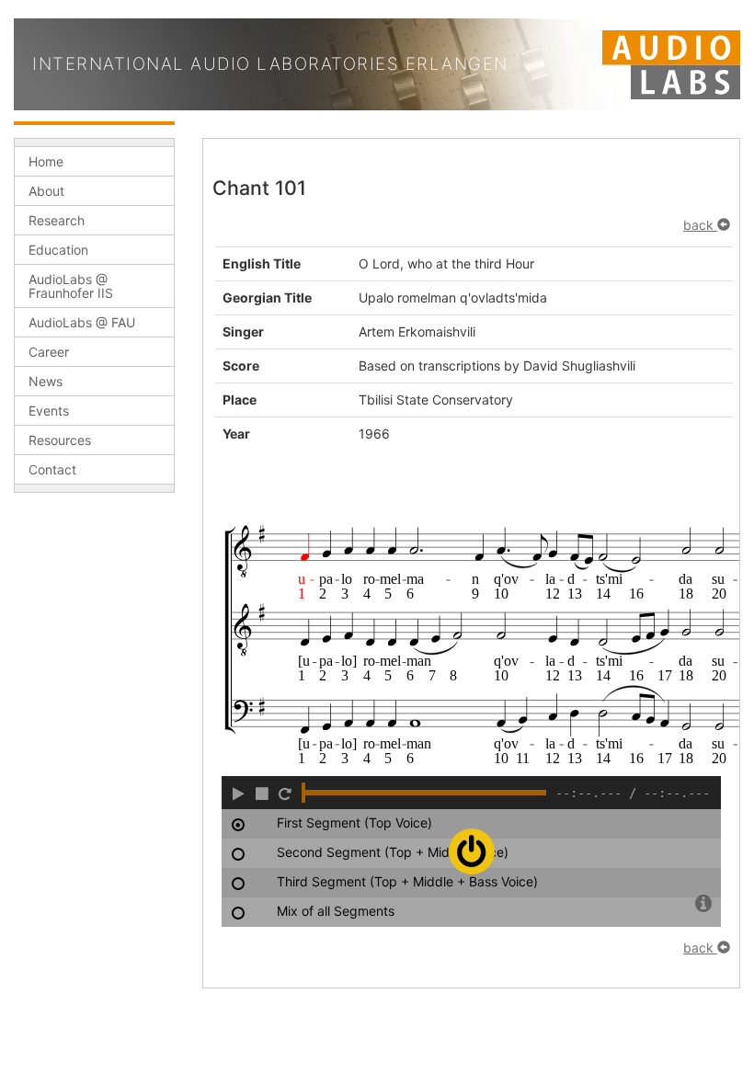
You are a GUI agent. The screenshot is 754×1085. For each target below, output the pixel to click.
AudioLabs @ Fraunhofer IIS (71, 286)
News (46, 381)
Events (49, 410)
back (700, 225)
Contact (52, 469)
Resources (60, 440)
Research (57, 220)
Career (49, 352)
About (46, 191)
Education (58, 249)
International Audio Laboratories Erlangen (270, 63)
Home (46, 161)
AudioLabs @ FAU (82, 322)
